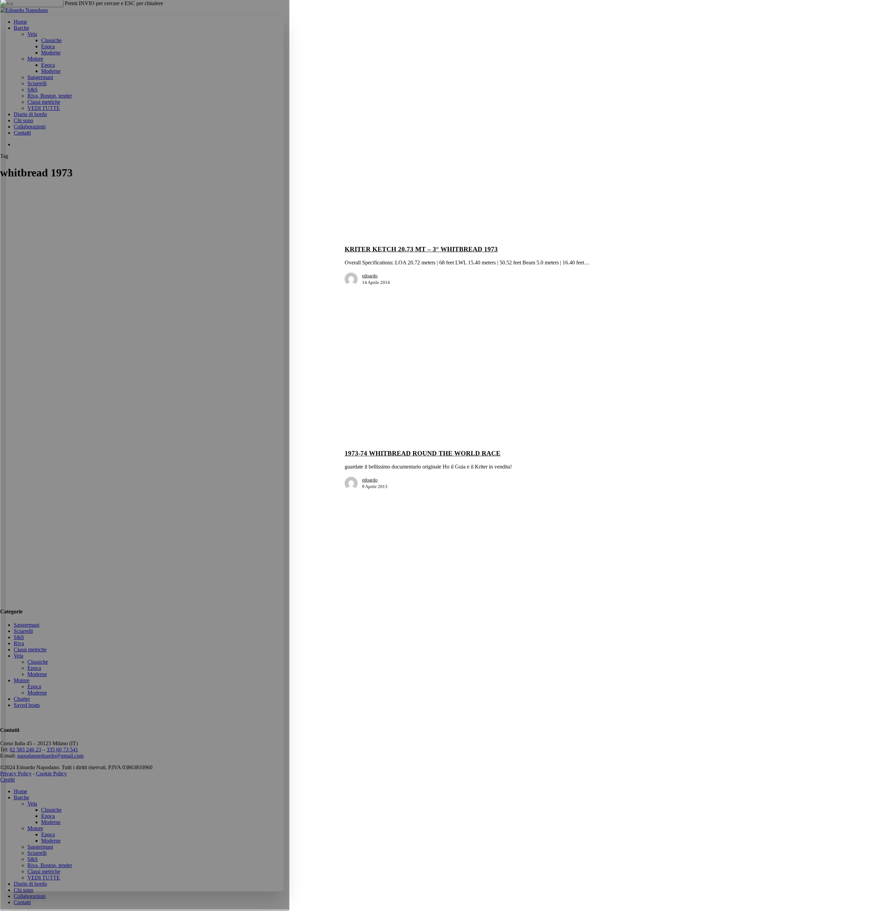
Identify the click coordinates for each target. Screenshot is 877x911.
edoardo (370, 275)
